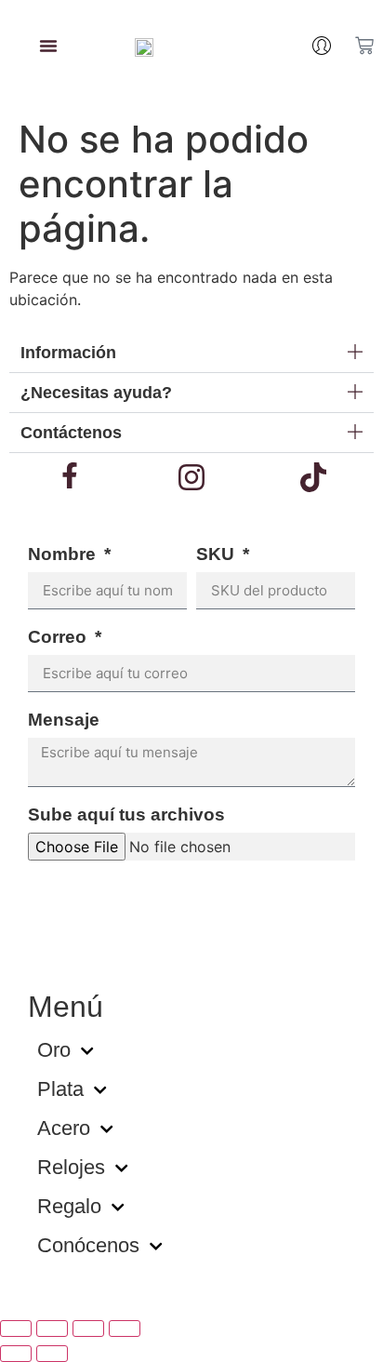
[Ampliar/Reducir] (16, 1328)
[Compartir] (88, 1328)
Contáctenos (71, 432)
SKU (217, 554)
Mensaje (63, 720)
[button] (191, 353)
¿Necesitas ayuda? (96, 392)
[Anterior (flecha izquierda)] (16, 1353)
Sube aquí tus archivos (126, 815)
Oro (54, 1050)
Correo (59, 637)
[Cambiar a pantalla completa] (52, 1328)
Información (68, 352)
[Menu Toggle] (48, 45)
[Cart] (364, 45)
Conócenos (88, 1245)
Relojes (71, 1167)
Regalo (69, 1206)
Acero (63, 1128)
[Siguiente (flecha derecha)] (52, 1353)
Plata (60, 1089)
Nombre (64, 554)
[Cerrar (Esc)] (124, 1328)
